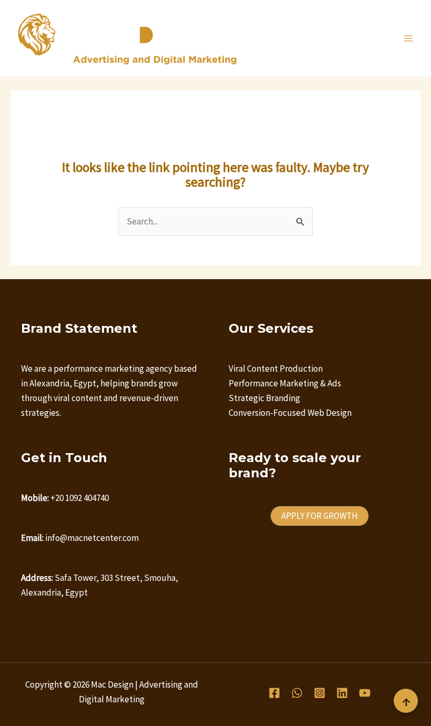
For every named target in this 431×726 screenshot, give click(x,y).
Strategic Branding (264, 398)
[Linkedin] (342, 693)
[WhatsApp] (297, 693)
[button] (319, 516)
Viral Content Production (276, 368)
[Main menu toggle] (409, 38)
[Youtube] (365, 693)
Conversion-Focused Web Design (290, 412)
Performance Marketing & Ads (285, 383)
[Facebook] (274, 693)
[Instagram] (319, 693)
